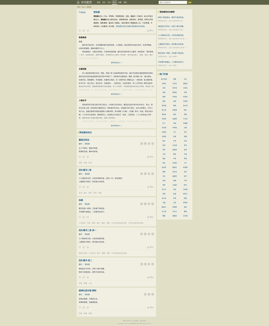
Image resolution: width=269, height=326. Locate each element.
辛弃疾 (174, 97)
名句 (109, 2)
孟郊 (185, 150)
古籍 (119, 2)
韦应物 (164, 127)
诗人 (114, 2)
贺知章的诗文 (85, 132)
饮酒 (85, 163)
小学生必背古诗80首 (135, 223)
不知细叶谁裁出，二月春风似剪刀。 (171, 62)
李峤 (163, 185)
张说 (163, 180)
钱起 (163, 158)
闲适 (80, 163)
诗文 (104, 2)
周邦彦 (164, 114)
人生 (90, 283)
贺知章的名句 (162, 21)
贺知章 (89, 7)
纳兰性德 (164, 79)
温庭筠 (174, 150)
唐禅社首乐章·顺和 (87, 290)
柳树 (103, 223)
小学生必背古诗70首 (119, 223)
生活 (90, 163)
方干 (185, 163)
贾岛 (163, 150)
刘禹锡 (164, 132)
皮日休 (174, 172)
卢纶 (185, 180)
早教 (108, 223)
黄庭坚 (185, 83)
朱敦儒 (174, 110)
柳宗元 (185, 194)
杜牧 (185, 141)
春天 (98, 223)
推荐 (98, 2)
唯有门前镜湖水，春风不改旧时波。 (171, 17)
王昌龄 (174, 185)
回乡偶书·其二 (85, 260)
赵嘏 (174, 194)
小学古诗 (82, 223)
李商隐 (174, 127)
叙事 (85, 313)
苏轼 (163, 88)
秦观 (163, 101)
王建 (185, 154)
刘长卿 (174, 145)
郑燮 (174, 79)
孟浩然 (164, 167)
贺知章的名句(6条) (138, 26)
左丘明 (164, 211)
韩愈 (174, 154)
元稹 (185, 127)
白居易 (164, 136)
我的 (125, 2)
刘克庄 (185, 88)
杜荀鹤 (174, 163)
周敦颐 (174, 119)
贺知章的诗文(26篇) (123, 26)
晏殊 (174, 105)
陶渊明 (174, 207)
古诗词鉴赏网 (132, 323)
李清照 (164, 119)
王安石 (174, 83)
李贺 (174, 198)
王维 (163, 154)
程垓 (174, 114)
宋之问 (164, 189)
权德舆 (185, 167)
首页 (78, 7)
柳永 (185, 110)
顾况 (185, 185)
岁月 (95, 193)
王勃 (174, 202)
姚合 (163, 141)
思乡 (98, 253)
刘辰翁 (185, 101)
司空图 (185, 189)
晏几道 (164, 110)
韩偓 (163, 172)
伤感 (100, 193)
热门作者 (164, 74)
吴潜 (174, 101)
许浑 (174, 141)
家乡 (85, 193)
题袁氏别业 (84, 140)
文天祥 (185, 119)
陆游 (163, 92)
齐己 (174, 132)
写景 (88, 223)
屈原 (185, 207)
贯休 (185, 145)
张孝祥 (185, 97)
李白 (185, 132)
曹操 (185, 211)
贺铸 (185, 114)
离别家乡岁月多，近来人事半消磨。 (171, 26)
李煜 (174, 123)
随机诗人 (88, 31)
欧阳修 (174, 92)
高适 (174, 189)
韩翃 (185, 198)
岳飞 (163, 123)
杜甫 (174, 136)
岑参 (174, 158)
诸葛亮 (174, 216)
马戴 (163, 202)
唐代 (80, 144)
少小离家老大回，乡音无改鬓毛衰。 (171, 35)
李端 (163, 194)
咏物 (93, 223)
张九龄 (164, 198)
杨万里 (174, 88)
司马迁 (174, 211)
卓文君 (185, 216)
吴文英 (185, 105)
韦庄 (163, 176)
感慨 (103, 253)
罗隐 (185, 158)
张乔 (185, 176)
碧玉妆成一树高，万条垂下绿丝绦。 (171, 53)
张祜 (185, 172)
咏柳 (81, 200)
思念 (90, 193)
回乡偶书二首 (85, 170)
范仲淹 (164, 105)
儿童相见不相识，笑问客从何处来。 (171, 44)
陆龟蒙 (185, 123)
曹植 (163, 216)
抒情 (90, 313)
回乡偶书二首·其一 (87, 230)
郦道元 (164, 207)
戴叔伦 (174, 167)
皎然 (163, 145)
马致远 (164, 83)
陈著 (163, 97)
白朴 (185, 79)
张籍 (185, 136)
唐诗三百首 (83, 253)
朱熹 (185, 92)
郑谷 (163, 163)
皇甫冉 (174, 176)
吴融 (174, 180)
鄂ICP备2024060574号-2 (144, 323)
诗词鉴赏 (86, 2)
